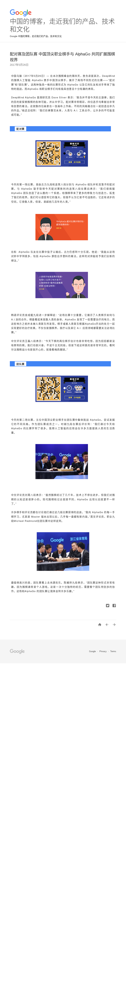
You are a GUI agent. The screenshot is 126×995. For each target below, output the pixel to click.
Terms (113, 651)
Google (92, 651)
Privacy (103, 651)
